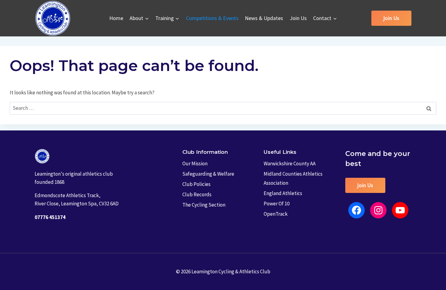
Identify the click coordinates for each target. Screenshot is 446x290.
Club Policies (196, 184)
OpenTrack (276, 214)
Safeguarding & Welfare (208, 173)
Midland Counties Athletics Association (293, 178)
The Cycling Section (203, 204)
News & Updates (264, 18)
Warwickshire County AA (290, 163)
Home (116, 18)
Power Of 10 (276, 203)
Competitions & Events (212, 18)
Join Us (298, 18)
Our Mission (195, 163)
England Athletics (283, 193)
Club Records (196, 194)
